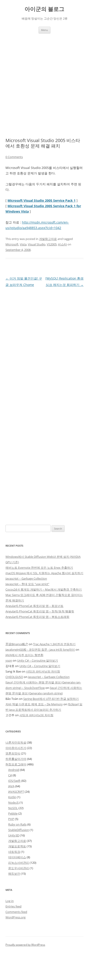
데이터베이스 (17, 857)
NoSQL (13, 808)
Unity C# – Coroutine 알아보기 (37, 660)
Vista (23, 244)
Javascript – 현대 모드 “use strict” (27, 584)
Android (13, 770)
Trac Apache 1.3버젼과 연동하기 (54, 644)
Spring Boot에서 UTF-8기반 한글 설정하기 (51, 699)
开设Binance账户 (16, 644)
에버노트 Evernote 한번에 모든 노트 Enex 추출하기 (39, 568)
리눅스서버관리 (18, 863)
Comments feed (16, 912)
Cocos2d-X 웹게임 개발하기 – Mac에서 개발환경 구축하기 (43, 589)
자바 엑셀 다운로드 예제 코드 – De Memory (34, 704)
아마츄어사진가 (15, 748)
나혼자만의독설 (15, 742)
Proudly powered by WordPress (25, 945)
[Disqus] (44, 345)
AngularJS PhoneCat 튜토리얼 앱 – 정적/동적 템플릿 (39, 611)
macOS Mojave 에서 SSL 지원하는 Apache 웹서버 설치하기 (44, 573)
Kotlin (12, 797)
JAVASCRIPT (16, 792)
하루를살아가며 (15, 759)
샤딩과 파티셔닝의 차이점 (43, 671)
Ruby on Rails (17, 824)
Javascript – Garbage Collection (26, 578)
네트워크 (14, 852)
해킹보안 (14, 873)
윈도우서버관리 (18, 868)
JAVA (11, 786)
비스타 (62, 244)
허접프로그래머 (15, 764)
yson (8, 660)
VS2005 (52, 244)
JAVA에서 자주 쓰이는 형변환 (24, 655)
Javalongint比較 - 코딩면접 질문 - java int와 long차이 (40, 649)
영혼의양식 (12, 753)
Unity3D (13, 835)
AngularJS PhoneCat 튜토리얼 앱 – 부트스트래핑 (37, 617)
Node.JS (13, 802)
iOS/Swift (14, 781)
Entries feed (13, 906)
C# (10, 775)
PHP (11, 819)
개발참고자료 (48, 239)
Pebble (13, 813)
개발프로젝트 (17, 846)
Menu (44, 30)
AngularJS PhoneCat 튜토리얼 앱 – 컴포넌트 (34, 606)
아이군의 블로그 (44, 9)
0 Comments (14, 157)
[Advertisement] (44, 80)
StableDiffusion (18, 830)
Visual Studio (36, 244)
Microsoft (11, 244)
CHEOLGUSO (14, 677)
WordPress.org (15, 917)
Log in (9, 901)
